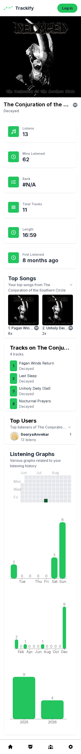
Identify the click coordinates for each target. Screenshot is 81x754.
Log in (67, 8)
